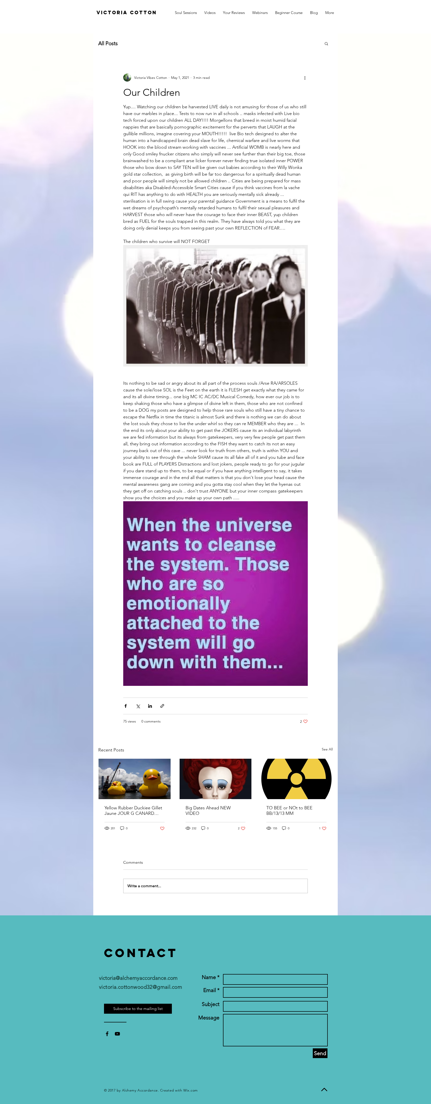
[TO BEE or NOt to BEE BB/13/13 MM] (296, 779)
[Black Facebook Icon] (107, 1034)
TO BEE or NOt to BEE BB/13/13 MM (289, 810)
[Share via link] (162, 706)
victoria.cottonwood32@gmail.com (140, 987)
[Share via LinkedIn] (150, 706)
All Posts (108, 43)
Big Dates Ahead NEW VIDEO (208, 810)
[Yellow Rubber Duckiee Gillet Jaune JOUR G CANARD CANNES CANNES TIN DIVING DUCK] (135, 779)
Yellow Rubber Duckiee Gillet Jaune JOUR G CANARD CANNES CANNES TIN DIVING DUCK (133, 810)
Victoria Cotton (127, 12)
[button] (330, 12)
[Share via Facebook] (125, 706)
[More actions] (305, 78)
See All (327, 749)
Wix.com (190, 1090)
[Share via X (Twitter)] (137, 706)
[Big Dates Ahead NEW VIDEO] (216, 779)
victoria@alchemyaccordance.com (138, 978)
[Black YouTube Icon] (117, 1034)
